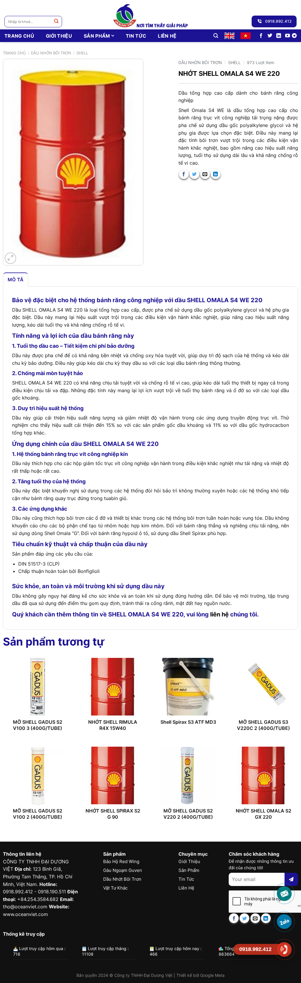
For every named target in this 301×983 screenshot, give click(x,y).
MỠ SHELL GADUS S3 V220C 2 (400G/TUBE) (263, 725)
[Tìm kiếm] (215, 35)
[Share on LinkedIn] (215, 174)
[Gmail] (284, 893)
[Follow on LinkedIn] (278, 35)
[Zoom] (10, 258)
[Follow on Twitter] (269, 35)
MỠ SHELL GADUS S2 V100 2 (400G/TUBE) (37, 814)
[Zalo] (284, 921)
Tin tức (136, 36)
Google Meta (212, 975)
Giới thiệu (59, 36)
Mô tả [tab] (16, 279)
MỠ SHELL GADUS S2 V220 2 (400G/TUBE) (188, 814)
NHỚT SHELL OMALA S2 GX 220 (263, 814)
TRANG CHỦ (19, 36)
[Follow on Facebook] (261, 35)
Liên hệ (167, 36)
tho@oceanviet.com (25, 907)
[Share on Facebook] (184, 174)
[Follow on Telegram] (294, 36)
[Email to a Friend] (205, 174)
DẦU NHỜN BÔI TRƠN (51, 53)
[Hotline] (284, 949)
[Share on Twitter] (194, 174)
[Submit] (56, 21)
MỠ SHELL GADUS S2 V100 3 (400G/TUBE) (37, 725)
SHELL (82, 53)
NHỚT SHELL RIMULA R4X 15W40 (112, 725)
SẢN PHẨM (97, 36)
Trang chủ (14, 53)
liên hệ (219, 614)
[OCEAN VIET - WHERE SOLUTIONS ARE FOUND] (150, 14)
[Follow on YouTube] (287, 35)
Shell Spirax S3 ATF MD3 (188, 722)
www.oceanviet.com (25, 914)
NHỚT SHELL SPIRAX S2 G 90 (113, 814)
